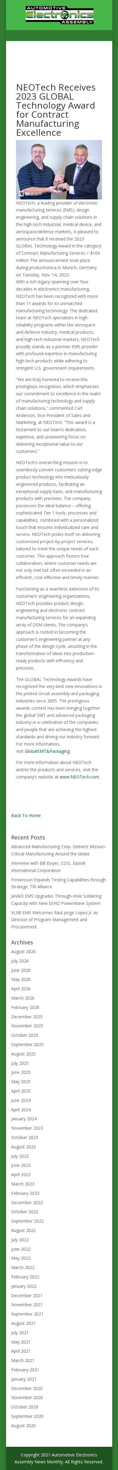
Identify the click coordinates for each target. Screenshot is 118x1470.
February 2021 (25, 1370)
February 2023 (25, 1193)
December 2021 (27, 1295)
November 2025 (27, 1026)
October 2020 (24, 1407)
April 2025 (21, 1091)
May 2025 (21, 1081)
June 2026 (21, 970)
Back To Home (26, 815)
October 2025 (24, 1035)
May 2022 (21, 1258)
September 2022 (27, 1221)
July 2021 (20, 1332)
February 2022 (25, 1277)
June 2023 (21, 1165)
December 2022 (27, 1202)
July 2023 (20, 1156)
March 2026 (22, 998)
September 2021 (27, 1314)
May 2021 (21, 1342)
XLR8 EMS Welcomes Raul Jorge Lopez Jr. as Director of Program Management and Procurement (54, 920)
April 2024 (21, 1109)
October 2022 (24, 1211)
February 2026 (25, 1007)
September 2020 (27, 1416)
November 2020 (27, 1397)
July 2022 (20, 1239)
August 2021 (23, 1323)
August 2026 (23, 951)
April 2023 (21, 1174)
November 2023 (27, 1128)
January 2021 (24, 1379)
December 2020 (27, 1388)
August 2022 (23, 1230)
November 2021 (27, 1304)
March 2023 (22, 1184)
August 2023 (23, 1147)
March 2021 (22, 1360)
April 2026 (21, 988)
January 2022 (24, 1286)
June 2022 (21, 1249)
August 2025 (23, 1054)
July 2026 (20, 961)
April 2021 (21, 1351)
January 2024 (24, 1119)
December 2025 (27, 1017)
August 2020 (23, 1425)
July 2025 (20, 1063)
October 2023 (24, 1137)
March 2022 (22, 1267)
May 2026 (21, 979)
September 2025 (27, 1044)
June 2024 (21, 1100)
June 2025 (21, 1072)
